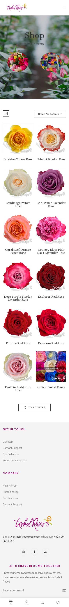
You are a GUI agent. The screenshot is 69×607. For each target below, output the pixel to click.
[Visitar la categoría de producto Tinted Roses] (51, 63)
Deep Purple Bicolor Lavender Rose (18, 298)
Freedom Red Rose (51, 343)
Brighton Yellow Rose (18, 159)
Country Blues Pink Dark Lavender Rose (51, 251)
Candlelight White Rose (18, 205)
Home (28, 43)
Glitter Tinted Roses (51, 387)
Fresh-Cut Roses (18, 78)
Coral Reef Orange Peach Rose (18, 251)
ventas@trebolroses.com (25, 536)
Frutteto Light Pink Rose (18, 389)
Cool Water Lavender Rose (51, 205)
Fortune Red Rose (18, 343)
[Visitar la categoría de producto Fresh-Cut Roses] (18, 63)
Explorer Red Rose (51, 296)
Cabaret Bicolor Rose (51, 159)
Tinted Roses (51, 78)
